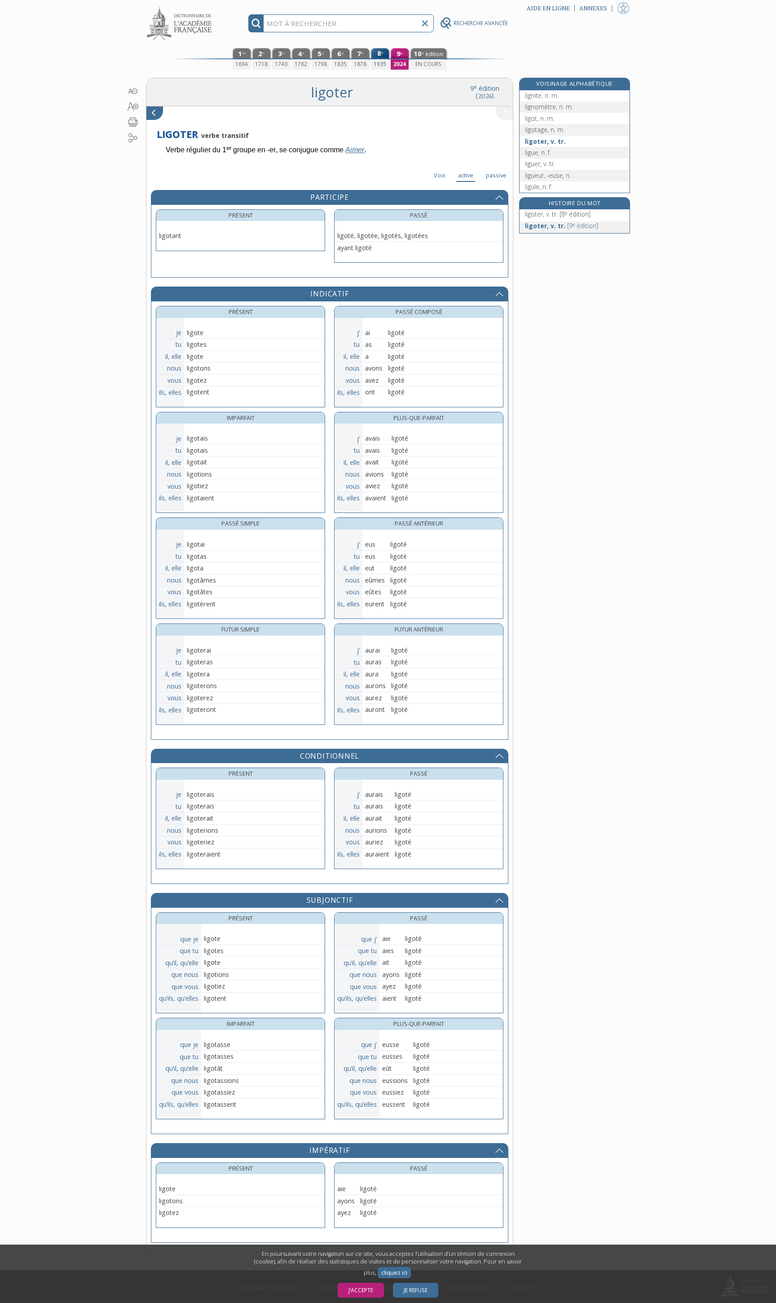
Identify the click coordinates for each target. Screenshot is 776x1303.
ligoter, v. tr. (545, 141)
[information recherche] (256, 23)
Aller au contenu (180, 7)
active (465, 175)
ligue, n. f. (538, 152)
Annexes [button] (593, 8)
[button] (133, 91)
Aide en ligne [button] (548, 8)
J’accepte (360, 1290)
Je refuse (416, 1290)
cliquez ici (394, 1272)
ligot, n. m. (539, 118)
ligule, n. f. (538, 186)
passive (496, 175)
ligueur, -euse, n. (548, 175)
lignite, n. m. (542, 95)
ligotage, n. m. (544, 129)
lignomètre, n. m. (549, 106)
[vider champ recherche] (425, 23)
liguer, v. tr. (540, 163)
